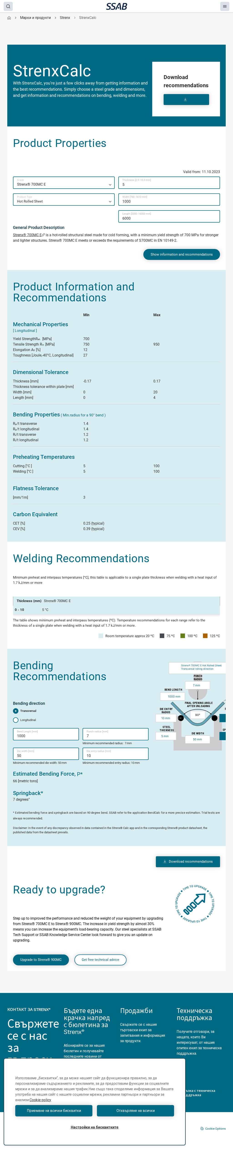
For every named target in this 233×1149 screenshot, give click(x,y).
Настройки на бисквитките (95, 1127)
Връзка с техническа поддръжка (198, 1093)
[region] (95, 1101)
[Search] (8, 6)
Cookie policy (40, 1100)
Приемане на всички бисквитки (54, 1110)
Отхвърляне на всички (135, 1110)
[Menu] (224, 6)
